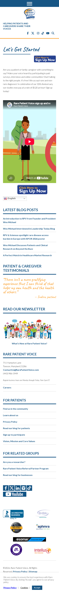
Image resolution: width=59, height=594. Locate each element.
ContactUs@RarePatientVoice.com (21, 369)
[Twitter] (32, 33)
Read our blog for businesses (18, 475)
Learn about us (10, 415)
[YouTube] (47, 33)
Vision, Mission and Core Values (19, 441)
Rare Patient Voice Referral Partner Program (26, 468)
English (11, 198)
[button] (29, 3)
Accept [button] (37, 587)
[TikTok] (43, 33)
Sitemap (33, 571)
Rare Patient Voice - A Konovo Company (29, 13)
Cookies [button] (24, 588)
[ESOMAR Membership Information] (29, 539)
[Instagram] (38, 33)
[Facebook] (28, 33)
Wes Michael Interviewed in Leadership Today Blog (29, 228)
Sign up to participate (14, 434)
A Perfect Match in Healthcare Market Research (27, 255)
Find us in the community (15, 408)
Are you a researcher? (14, 462)
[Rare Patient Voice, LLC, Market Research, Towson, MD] (14, 512)
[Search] (53, 33)
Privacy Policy (10, 421)
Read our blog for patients (16, 428)
